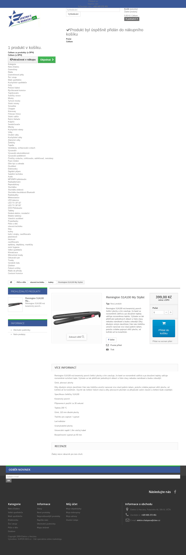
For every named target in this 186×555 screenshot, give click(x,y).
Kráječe (11, 122)
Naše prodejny (19, 334)
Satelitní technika (15, 174)
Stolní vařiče (13, 116)
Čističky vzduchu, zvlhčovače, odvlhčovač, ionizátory (30, 158)
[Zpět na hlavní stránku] (11, 282)
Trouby (11, 260)
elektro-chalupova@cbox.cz (148, 520)
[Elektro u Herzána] (35, 18)
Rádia (10, 72)
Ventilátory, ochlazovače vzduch (21, 148)
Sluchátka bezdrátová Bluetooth (21, 192)
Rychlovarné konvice (17, 90)
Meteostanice (13, 197)
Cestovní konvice (15, 273)
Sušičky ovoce (14, 96)
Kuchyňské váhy (15, 137)
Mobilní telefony (14, 216)
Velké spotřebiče (15, 250)
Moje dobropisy (73, 512)
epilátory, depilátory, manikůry (20, 245)
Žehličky (11, 143)
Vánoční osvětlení (15, 218)
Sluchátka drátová (15, 190)
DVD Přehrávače (15, 208)
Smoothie (12, 106)
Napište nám (93, 4)
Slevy (39, 509)
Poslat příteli (116, 345)
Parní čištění (13, 161)
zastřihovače (13, 242)
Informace (17, 323)
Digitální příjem (14, 171)
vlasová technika (15, 226)
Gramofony (12, 69)
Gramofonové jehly (16, 75)
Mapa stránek (43, 528)
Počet (155, 308)
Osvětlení (12, 166)
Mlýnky (11, 127)
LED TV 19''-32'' (14, 203)
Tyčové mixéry (14, 101)
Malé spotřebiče (14, 80)
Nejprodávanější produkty (48, 516)
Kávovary (12, 111)
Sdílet (112, 340)
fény (10, 229)
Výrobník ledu (14, 263)
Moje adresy (71, 516)
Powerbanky (13, 221)
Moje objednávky (73, 509)
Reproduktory (13, 184)
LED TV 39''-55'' (14, 205)
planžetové (12, 237)
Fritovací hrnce (14, 114)
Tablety (11, 211)
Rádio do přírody (15, 271)
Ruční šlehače (14, 119)
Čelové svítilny (14, 268)
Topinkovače (13, 93)
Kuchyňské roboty (15, 130)
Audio (10, 177)
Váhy (10, 132)
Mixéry (11, 98)
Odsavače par (14, 258)
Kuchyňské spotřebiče (17, 82)
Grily (10, 85)
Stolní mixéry (13, 103)
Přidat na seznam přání (162, 341)
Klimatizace (13, 252)
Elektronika (12, 169)
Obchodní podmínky (21, 330)
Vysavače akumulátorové (18, 153)
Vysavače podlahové (17, 156)
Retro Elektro (13, 67)
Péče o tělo (13, 224)
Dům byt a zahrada (16, 163)
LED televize (13, 200)
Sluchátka (12, 187)
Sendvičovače (14, 124)
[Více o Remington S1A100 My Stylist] (15, 304)
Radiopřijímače (14, 182)
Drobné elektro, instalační (18, 213)
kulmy (10, 231)
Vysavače (12, 150)
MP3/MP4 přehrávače (17, 179)
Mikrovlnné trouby (15, 255)
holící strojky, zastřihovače (19, 234)
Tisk (112, 350)
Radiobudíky (13, 195)
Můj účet (71, 504)
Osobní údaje (72, 520)
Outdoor (11, 265)
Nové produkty (43, 512)
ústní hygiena (13, 247)
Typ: (108, 304)
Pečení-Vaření (14, 88)
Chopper (11, 109)
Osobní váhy (13, 135)
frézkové (11, 239)
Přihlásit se (93, 1)
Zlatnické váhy (14, 140)
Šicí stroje (12, 77)
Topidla (11, 145)
